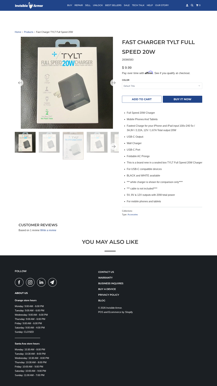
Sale (127, 5)
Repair (79, 5)
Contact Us (106, 271)
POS (100, 312)
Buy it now (182, 99)
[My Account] (187, 5)
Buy (69, 5)
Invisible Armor (114, 307)
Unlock (98, 5)
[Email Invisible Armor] (53, 282)
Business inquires (110, 283)
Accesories (133, 214)
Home (18, 32)
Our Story (162, 5)
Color (125, 80)
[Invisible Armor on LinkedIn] (42, 282)
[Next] (113, 82)
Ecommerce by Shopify (120, 312)
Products (28, 32)
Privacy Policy (108, 294)
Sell (88, 5)
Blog (101, 300)
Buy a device (107, 289)
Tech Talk (138, 5)
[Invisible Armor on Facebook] (20, 282)
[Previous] (19, 82)
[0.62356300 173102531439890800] (67, 83)
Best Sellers (113, 5)
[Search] (192, 5)
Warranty (105, 277)
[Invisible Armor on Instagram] (31, 282)
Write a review (48, 230)
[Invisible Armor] (31, 5)
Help (150, 5)
